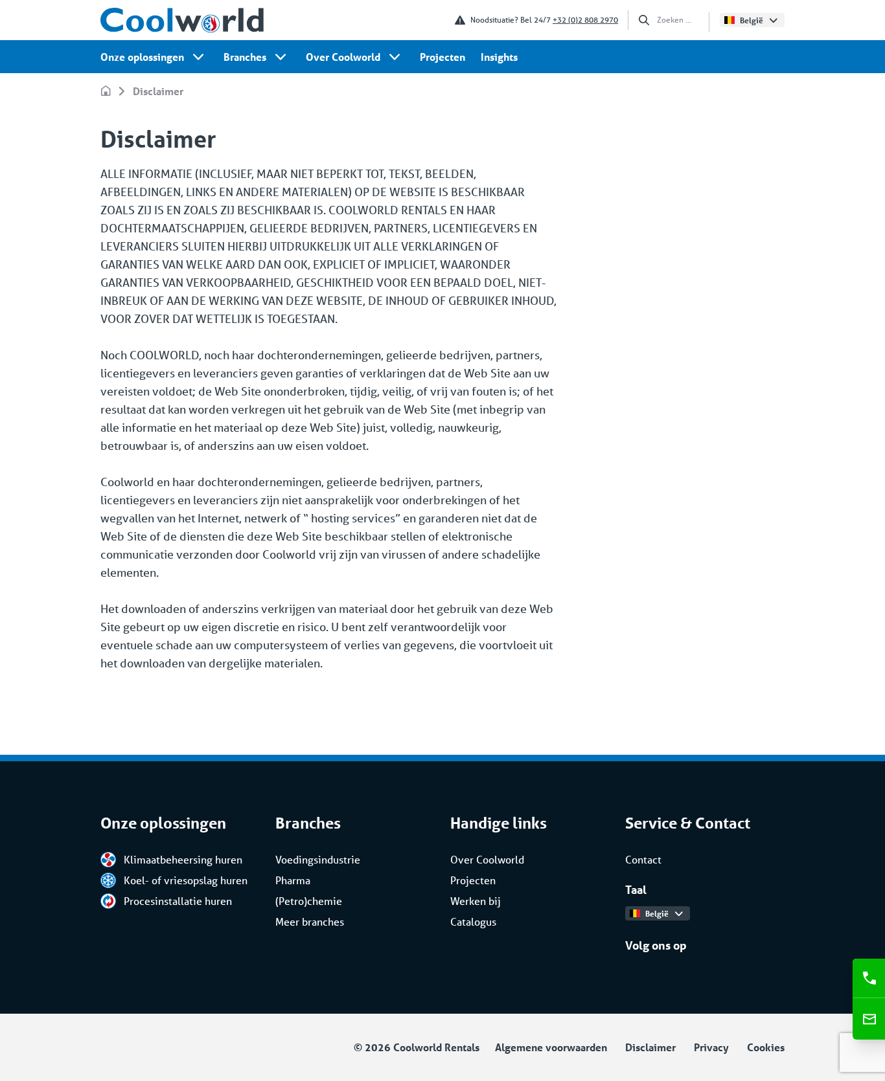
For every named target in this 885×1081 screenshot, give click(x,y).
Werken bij (475, 901)
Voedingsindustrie (317, 859)
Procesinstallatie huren (178, 901)
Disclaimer (158, 91)
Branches (245, 56)
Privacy (711, 1047)
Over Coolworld (343, 56)
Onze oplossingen (142, 56)
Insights (499, 56)
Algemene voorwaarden (551, 1047)
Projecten (442, 56)
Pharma (292, 880)
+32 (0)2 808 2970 (585, 19)
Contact (643, 859)
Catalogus (473, 921)
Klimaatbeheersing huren (183, 859)
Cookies (766, 1047)
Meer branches (309, 921)
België (751, 20)
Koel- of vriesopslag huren (185, 880)
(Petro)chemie (308, 901)
